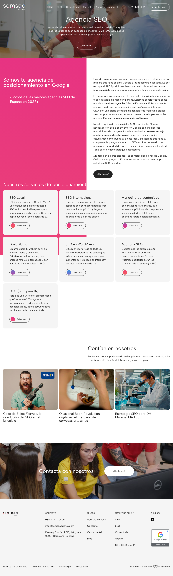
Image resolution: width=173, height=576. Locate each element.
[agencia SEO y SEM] (14, 7)
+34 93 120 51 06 (135, 7)
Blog (89, 538)
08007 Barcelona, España (59, 535)
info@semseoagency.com (59, 525)
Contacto (92, 525)
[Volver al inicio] (13, 570)
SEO (59, 7)
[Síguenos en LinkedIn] (152, 519)
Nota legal (65, 566)
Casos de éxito (95, 532)
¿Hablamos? (159, 7)
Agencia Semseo (105, 7)
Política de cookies (43, 566)
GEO (96, 110)
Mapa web (82, 566)
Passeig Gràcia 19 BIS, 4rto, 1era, (63, 532)
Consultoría (72, 7)
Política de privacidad (15, 566)
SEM (50, 7)
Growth (87, 7)
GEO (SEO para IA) (125, 545)
